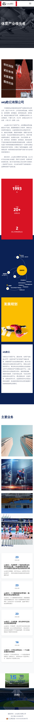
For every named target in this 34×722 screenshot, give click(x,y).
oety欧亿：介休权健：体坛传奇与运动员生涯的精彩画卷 (16, 622)
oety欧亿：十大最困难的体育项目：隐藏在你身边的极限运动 (16, 594)
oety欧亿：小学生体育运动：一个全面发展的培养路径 (16, 651)
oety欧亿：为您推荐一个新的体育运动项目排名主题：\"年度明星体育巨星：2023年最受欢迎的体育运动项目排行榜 (17, 566)
